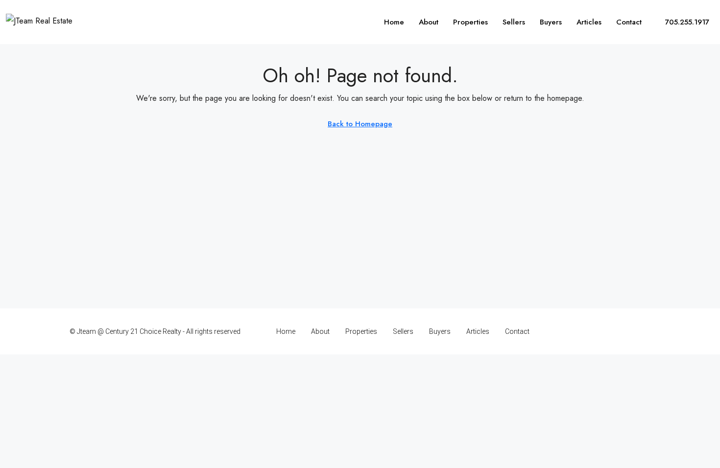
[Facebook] (573, 331)
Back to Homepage (360, 123)
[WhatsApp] (642, 331)
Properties (470, 22)
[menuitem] (681, 22)
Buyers (551, 22)
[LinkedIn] (607, 331)
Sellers (514, 22)
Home (394, 22)
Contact (629, 22)
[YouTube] (624, 331)
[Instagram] (590, 331)
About (428, 22)
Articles (588, 22)
